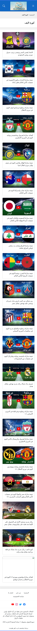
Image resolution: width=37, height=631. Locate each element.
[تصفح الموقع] (33, 5)
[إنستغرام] (16, 604)
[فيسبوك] (24, 604)
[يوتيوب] (12, 604)
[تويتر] (20, 604)
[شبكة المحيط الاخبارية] (18, 6)
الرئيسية (31, 15)
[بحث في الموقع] (3, 5)
